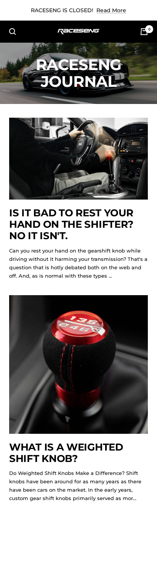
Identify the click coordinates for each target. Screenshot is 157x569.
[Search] (12, 31)
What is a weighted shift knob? (66, 453)
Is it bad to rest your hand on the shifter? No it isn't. (71, 224)
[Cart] (144, 31)
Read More (111, 10)
